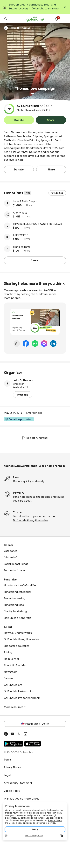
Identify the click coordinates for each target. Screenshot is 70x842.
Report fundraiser (37, 437)
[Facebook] (26, 343)
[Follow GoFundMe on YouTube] (12, 734)
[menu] (64, 19)
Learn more (51, 8)
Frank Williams (21, 246)
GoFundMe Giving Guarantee (30, 520)
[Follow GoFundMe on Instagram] (25, 734)
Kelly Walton (20, 235)
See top (58, 193)
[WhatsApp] (35, 343)
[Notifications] (56, 19)
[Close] (64, 7)
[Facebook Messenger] (44, 343)
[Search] (6, 19)
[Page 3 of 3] (38, 93)
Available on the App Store (32, 744)
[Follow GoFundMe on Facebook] (6, 734)
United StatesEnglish (36, 723)
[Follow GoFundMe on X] (19, 734)
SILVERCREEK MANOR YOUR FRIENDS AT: (37, 223)
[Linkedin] (53, 343)
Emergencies (34, 412)
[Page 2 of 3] (35, 93)
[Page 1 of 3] (32, 93)
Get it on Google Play (13, 744)
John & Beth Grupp (24, 201)
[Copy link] (17, 343)
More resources (13, 707)
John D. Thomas (23, 380)
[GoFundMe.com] (35, 19)
